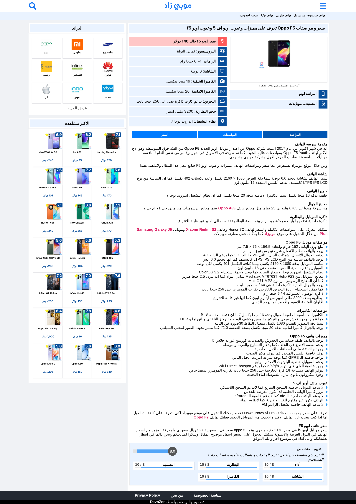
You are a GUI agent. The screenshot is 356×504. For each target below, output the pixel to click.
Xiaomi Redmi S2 (201, 229)
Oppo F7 (201, 417)
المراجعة (295, 135)
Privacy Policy (147, 495)
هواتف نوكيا (267, 15)
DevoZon (158, 502)
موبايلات (295, 103)
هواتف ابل (299, 15)
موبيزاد (269, 234)
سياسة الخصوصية (248, 15)
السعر (164, 135)
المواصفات (230, 135)
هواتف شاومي (283, 15)
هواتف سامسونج (316, 15)
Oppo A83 (226, 208)
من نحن (177, 495)
